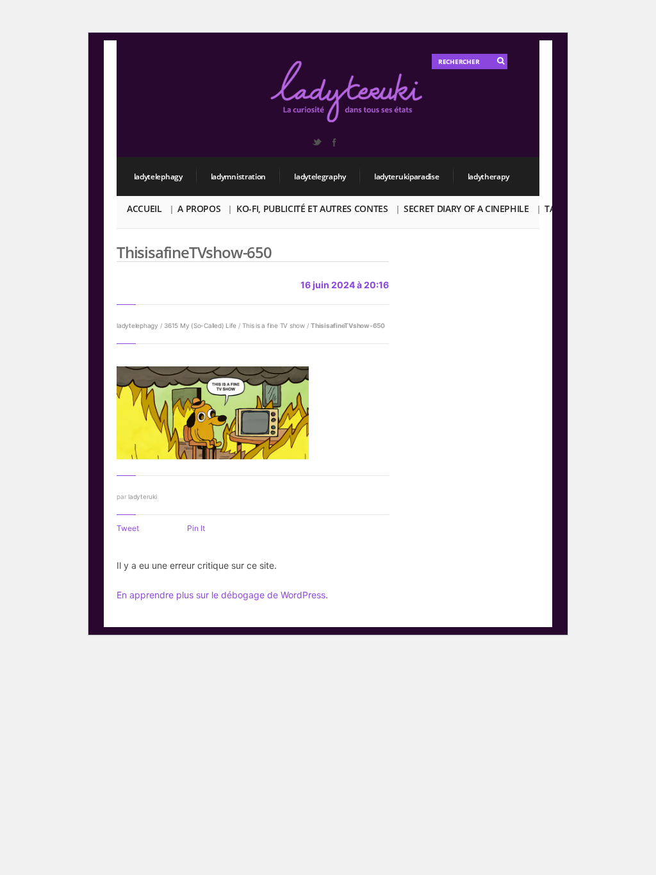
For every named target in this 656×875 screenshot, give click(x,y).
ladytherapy (488, 176)
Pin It (196, 528)
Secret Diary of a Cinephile (466, 208)
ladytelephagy (158, 176)
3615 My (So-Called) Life (200, 325)
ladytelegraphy (320, 176)
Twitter (316, 142)
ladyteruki (142, 496)
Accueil (144, 208)
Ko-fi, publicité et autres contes (312, 208)
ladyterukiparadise (406, 176)
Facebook (333, 142)
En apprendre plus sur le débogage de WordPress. (222, 594)
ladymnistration (238, 176)
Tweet (128, 528)
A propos (198, 208)
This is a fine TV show (273, 325)
